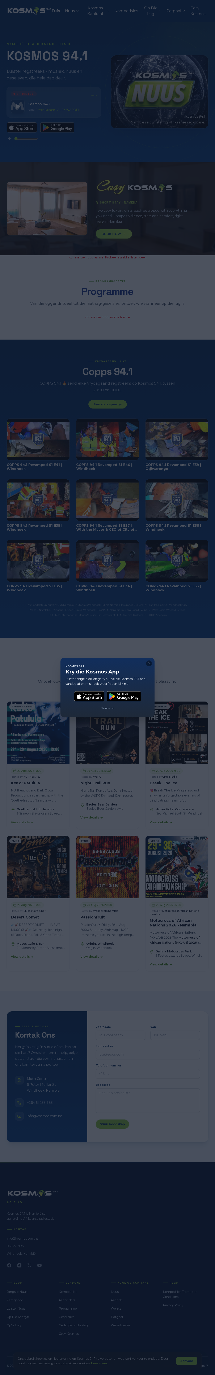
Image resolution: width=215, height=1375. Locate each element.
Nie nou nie (107, 708)
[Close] (149, 663)
